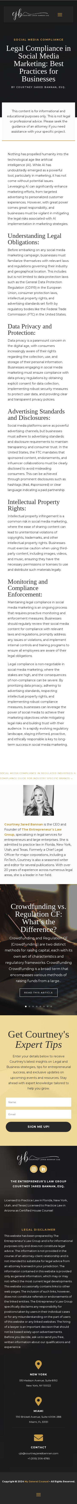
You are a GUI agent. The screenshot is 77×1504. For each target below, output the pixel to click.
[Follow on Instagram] (34, 1169)
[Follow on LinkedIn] (43, 1169)
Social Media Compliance (39, 39)
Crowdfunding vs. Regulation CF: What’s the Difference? (38, 918)
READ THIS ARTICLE (38, 992)
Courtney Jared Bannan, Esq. (41, 87)
